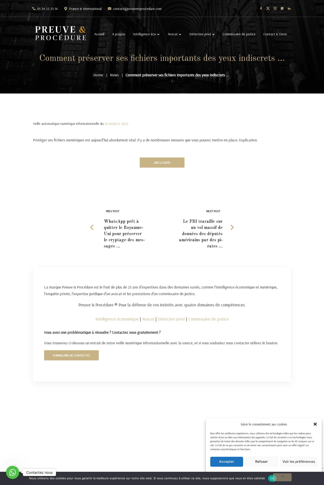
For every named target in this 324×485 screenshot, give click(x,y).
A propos (118, 34)
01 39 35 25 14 (47, 8)
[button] (315, 424)
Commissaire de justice (239, 34)
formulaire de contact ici (71, 355)
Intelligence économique (117, 319)
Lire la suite (162, 163)
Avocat (173, 34)
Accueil (99, 34)
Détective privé (200, 34)
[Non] (282, 477)
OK (272, 478)
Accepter (226, 461)
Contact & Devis (275, 34)
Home (98, 74)
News (114, 74)
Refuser (261, 461)
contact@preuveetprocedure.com (137, 8)
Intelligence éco (144, 34)
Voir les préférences (299, 461)
